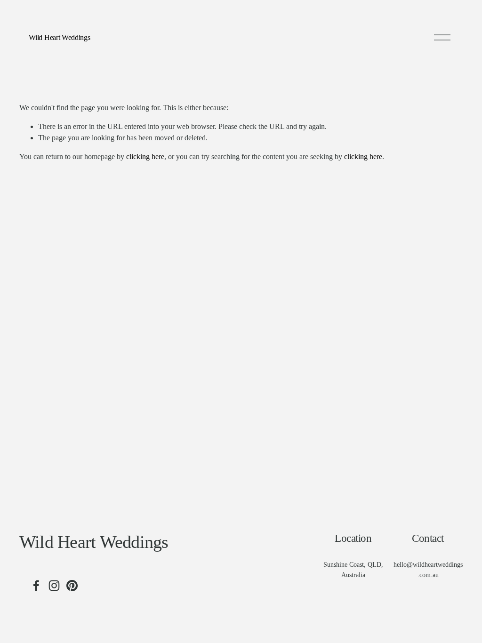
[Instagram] (54, 585)
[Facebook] (36, 585)
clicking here (145, 157)
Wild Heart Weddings (59, 37)
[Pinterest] (72, 585)
